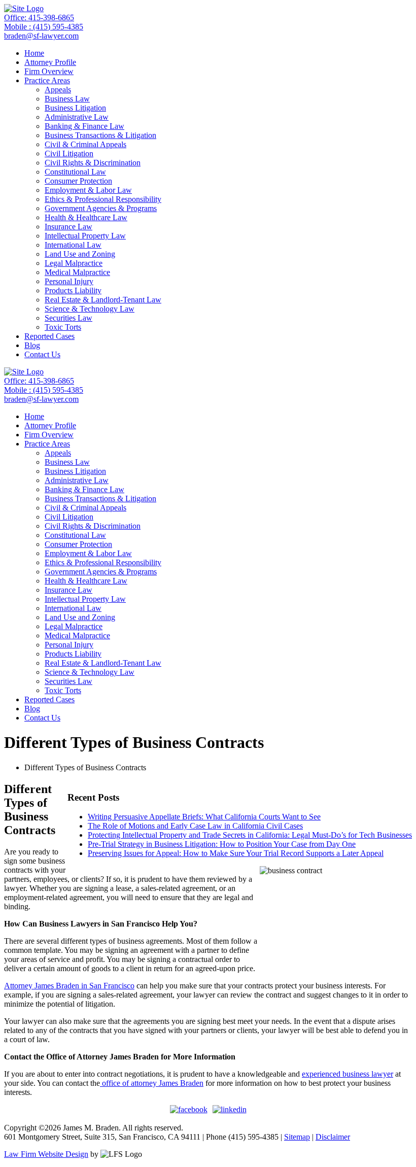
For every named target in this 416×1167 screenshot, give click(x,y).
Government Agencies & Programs (101, 208)
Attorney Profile (50, 62)
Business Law (67, 98)
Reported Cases (49, 336)
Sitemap (297, 1136)
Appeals (58, 89)
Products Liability (73, 290)
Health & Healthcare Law (86, 217)
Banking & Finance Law (84, 126)
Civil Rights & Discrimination (93, 162)
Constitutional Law (75, 171)
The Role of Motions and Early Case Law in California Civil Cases (195, 825)
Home (34, 53)
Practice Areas (47, 80)
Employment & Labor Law (88, 190)
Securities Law (68, 318)
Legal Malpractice (73, 263)
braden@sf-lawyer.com (41, 35)
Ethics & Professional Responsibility (103, 199)
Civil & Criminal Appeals (85, 144)
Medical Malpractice (77, 272)
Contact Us (42, 354)
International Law (73, 245)
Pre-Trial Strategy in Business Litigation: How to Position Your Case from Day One (222, 844)
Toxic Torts (63, 327)
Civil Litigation (69, 153)
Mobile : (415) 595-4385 (43, 26)
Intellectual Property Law (85, 235)
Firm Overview (49, 71)
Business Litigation (75, 108)
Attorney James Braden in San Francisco (69, 985)
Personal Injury (69, 281)
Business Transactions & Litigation (100, 135)
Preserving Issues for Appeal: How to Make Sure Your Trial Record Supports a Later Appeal (236, 853)
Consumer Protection (78, 181)
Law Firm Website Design (46, 1154)
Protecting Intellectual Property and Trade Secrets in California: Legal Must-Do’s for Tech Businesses (250, 835)
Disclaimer (333, 1136)
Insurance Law (68, 226)
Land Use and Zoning (80, 254)
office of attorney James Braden (151, 1083)
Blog (32, 345)
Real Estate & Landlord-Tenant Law (103, 299)
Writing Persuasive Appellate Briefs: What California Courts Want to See (204, 816)
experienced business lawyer (347, 1074)
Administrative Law (77, 117)
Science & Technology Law (89, 308)
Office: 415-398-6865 (39, 17)
